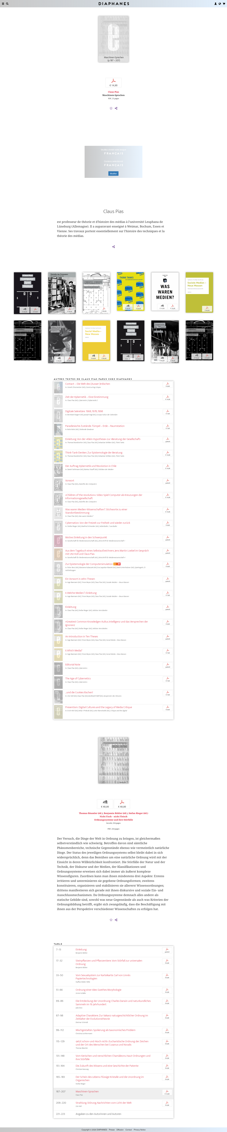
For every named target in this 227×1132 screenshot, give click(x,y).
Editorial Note (72, 664)
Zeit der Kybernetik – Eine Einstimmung (86, 397)
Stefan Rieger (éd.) (138, 813)
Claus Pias (113, 92)
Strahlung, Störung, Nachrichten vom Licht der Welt (104, 1103)
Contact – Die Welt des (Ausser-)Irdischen (87, 384)
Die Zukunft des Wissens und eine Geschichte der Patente (107, 1065)
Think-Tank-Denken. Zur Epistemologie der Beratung (93, 452)
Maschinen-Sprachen (87, 1091)
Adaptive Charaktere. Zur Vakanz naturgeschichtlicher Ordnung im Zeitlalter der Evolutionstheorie (112, 1017)
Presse (112, 1129)
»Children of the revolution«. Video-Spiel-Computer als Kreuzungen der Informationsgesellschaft (103, 497)
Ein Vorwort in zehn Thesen (80, 579)
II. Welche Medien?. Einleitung (81, 593)
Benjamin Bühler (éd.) (115, 813)
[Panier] (224, 3)
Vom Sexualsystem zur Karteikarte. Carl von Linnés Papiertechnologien (103, 977)
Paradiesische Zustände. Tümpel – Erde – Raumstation (95, 426)
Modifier (113, 173)
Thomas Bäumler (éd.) (91, 813)
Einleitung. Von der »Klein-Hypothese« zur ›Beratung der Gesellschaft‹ (103, 439)
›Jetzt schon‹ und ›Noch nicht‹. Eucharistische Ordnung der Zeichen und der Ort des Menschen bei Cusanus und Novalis (112, 1043)
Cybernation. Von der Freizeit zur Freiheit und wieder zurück (97, 523)
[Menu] (3, 3)
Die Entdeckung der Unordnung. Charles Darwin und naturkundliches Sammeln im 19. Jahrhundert (113, 1003)
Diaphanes (113, 3)
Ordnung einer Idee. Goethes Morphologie (98, 989)
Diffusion (120, 1129)
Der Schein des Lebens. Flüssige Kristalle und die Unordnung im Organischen (110, 1079)
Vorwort (69, 480)
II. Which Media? (73, 650)
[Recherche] (7, 3)
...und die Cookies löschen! (79, 692)
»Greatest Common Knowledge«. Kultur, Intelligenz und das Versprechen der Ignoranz (106, 623)
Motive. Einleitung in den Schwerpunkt (86, 537)
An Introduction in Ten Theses (81, 636)
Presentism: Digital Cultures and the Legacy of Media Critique (98, 707)
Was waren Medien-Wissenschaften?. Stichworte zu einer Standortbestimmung (96, 511)
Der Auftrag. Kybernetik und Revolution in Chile (90, 466)
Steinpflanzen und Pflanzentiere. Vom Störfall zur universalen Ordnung (109, 962)
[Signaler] (111, 108)
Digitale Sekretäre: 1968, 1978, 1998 (84, 411)
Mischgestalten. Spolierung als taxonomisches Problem (105, 1030)
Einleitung (70, 607)
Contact (128, 1129)
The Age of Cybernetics (78, 678)
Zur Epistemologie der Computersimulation (89, 564)
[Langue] (220, 3)
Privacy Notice (140, 1129)
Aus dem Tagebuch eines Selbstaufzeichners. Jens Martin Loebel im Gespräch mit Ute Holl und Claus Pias (107, 552)
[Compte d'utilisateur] (215, 3)
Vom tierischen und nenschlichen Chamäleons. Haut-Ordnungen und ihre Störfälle (113, 1057)
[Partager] (116, 108)
